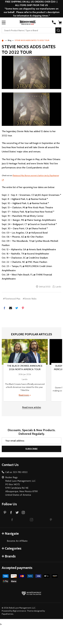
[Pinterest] (22, 308)
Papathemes (7, 614)
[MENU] (4, 22)
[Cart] (60, 22)
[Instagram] (23, 512)
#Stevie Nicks (29, 298)
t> (31, 313)
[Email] (10, 308)
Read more (24, 395)
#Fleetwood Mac (11, 298)
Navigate (12, 533)
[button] (12, 519)
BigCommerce (19, 611)
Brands (10, 556)
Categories (13, 548)
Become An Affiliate (17, 540)
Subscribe (31, 448)
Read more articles (31, 407)
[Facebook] (4, 308)
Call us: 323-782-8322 (16, 472)
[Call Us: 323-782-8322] (54, 22)
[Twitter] (16, 308)
